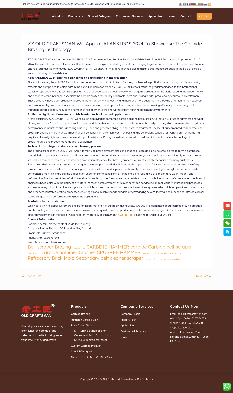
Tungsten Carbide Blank (85, 319)
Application (127, 325)
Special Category (81, 351)
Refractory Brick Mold (51, 258)
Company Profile (130, 313)
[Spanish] (209, 3)
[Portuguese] (201, 3)
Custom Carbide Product (86, 345)
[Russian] (205, 3)
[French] (189, 3)
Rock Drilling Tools (81, 325)
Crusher (87, 252)
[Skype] (227, 232)
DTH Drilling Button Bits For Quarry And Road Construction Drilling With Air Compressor (92, 335)
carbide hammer (59, 252)
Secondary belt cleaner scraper (109, 258)
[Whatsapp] (227, 214)
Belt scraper (40, 247)
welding (177, 259)
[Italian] (197, 3)
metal (170, 253)
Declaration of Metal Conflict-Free (91, 357)
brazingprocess (78, 248)
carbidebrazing (34, 253)
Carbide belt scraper (170, 247)
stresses (148, 259)
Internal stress (161, 253)
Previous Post (31, 276)
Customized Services (133, 331)
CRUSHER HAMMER (118, 252)
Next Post (203, 276)
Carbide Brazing (80, 313)
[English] (181, 3)
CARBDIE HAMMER (108, 247)
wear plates (168, 259)
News (123, 337)
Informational (148, 253)
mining (178, 253)
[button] (61, 16)
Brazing (63, 247)
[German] (193, 3)
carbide (138, 247)
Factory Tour (128, 319)
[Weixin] (227, 223)
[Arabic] (185, 3)
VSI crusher (157, 259)
